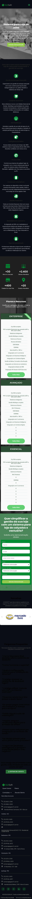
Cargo (3, 562)
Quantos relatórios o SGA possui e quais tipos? (15, 698)
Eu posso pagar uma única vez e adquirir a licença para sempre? (16, 706)
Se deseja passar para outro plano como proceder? (16, 739)
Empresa (4, 574)
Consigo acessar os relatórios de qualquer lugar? (13, 681)
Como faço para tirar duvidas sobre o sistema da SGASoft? (15, 658)
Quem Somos (6, 788)
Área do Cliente (20, 792)
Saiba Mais (16, 375)
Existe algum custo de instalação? (13, 714)
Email (3, 548)
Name (3, 542)
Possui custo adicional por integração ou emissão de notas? (15, 731)
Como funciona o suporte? (16, 665)
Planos (17, 788)
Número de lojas (6, 568)
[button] (29, 5)
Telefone (4, 555)
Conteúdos (6, 792)
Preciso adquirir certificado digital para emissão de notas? (13, 722)
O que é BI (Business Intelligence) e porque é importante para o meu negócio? (14, 748)
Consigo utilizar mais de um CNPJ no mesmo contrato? (14, 690)
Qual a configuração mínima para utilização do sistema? (15, 672)
